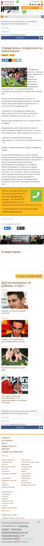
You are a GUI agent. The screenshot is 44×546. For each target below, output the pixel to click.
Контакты (5, 496)
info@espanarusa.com (12, 211)
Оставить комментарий (29, 276)
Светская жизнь (7, 462)
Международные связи (28, 485)
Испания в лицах (26, 467)
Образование (25, 478)
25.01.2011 (4, 290)
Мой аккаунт (6, 510)
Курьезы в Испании (8, 487)
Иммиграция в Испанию (9, 508)
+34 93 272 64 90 (9, 4)
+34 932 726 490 (20, 518)
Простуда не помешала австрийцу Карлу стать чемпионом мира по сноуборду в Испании (14, 399)
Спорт (6, 17)
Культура (24, 480)
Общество (5, 485)
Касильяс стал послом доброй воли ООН (13, 312)
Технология (5, 471)
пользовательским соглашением (18, 34)
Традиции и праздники (9, 473)
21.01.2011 (4, 347)
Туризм (23, 471)
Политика (5, 469)
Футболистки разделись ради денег (13, 369)
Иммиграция (25, 464)
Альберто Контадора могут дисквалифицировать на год (13, 340)
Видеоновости (26, 460)
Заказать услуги (34, 11)
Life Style (4, 464)
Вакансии (5, 499)
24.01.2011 (4, 318)
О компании (34, 2)
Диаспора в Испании (8, 467)
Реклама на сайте (8, 503)
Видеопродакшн (7, 492)
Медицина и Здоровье (9, 480)
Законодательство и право (30, 462)
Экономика (25, 469)
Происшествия (26, 483)
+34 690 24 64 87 (9, 2)
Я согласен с (14, 34)
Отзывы (4, 505)
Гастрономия (6, 478)
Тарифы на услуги (7, 501)
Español (41, 1)
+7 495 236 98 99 (9, 208)
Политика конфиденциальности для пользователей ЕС (15, 532)
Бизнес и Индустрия (8, 460)
